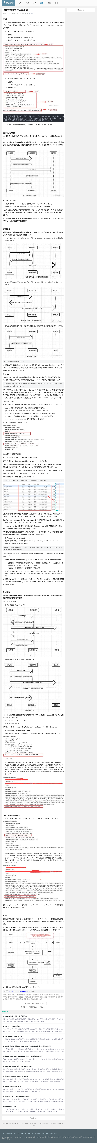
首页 (19, 3)
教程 (49, 3)
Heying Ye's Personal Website (19, 991)
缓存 (26, 14)
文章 (41, 3)
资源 (27, 3)
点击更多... (33, 1118)
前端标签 (38, 1133)
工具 (34, 3)
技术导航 (9, 1133)
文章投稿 (80, 10)
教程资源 (30, 1133)
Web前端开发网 (17, 1137)
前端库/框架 (53, 1133)
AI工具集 (45, 1133)
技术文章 (23, 1133)
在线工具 (16, 1133)
